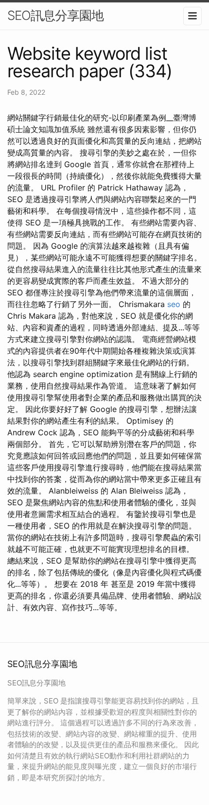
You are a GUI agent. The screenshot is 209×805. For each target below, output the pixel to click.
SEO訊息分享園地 (55, 15)
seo (173, 304)
